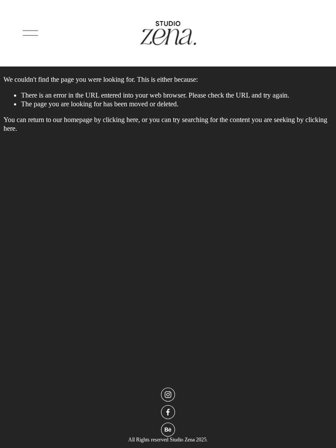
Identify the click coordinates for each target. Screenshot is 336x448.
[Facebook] (168, 412)
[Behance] (168, 430)
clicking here (120, 119)
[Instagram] (168, 395)
